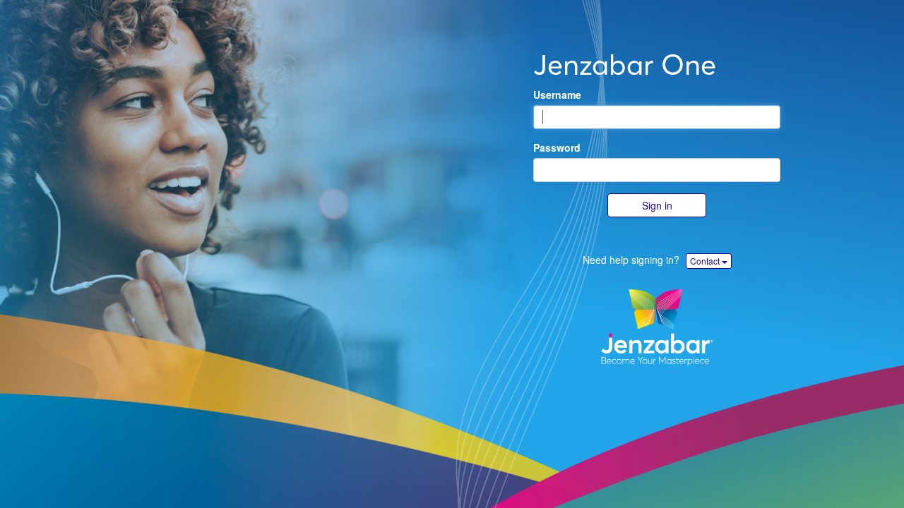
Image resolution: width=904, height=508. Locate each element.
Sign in (657, 205)
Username (557, 94)
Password (557, 147)
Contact (706, 261)
